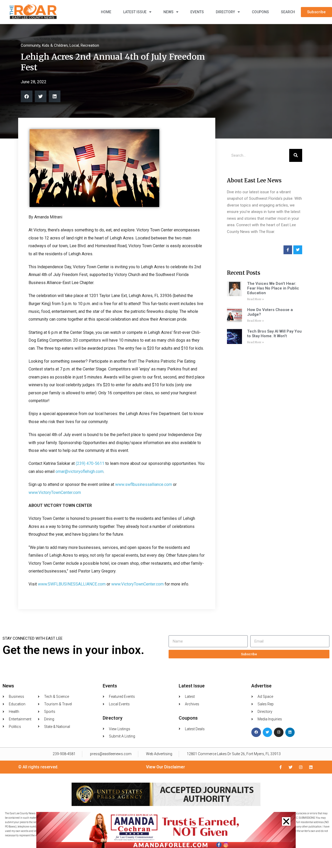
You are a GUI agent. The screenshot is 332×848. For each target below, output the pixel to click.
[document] (166, 424)
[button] (286, 821)
